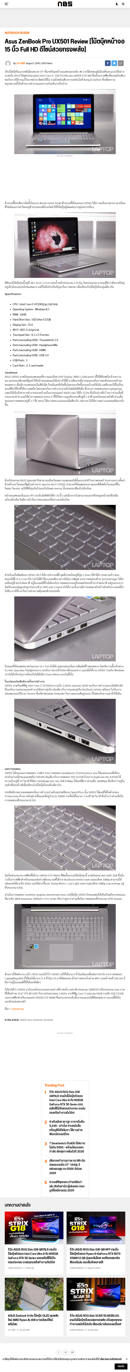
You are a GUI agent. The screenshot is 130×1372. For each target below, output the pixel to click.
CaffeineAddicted (15, 1268)
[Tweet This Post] (114, 63)
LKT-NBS (20, 63)
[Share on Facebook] (108, 63)
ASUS (23, 1020)
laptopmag (17, 1009)
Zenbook (48, 1020)
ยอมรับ (121, 1366)
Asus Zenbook (34, 1020)
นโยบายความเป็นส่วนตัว (111, 1359)
